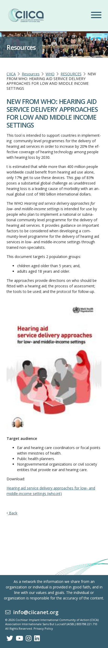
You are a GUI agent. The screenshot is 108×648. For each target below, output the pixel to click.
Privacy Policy (43, 628)
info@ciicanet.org (34, 612)
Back (12, 512)
